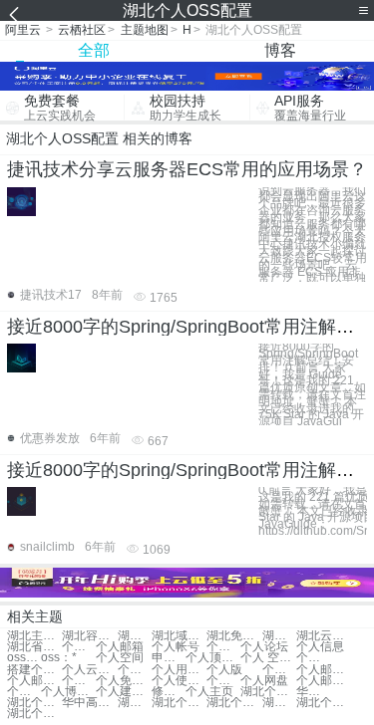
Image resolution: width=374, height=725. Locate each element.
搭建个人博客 (34, 669)
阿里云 (23, 30)
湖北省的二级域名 (34, 646)
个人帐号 (175, 646)
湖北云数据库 (323, 635)
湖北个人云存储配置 (34, 702)
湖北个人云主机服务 (279, 702)
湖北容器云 (89, 635)
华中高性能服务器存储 (89, 702)
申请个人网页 (169, 657)
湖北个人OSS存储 (135, 702)
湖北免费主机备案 (233, 635)
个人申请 (79, 646)
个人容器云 (135, 669)
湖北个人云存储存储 (323, 702)
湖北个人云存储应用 (267, 691)
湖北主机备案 (34, 635)
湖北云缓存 (135, 635)
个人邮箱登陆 (323, 669)
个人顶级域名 (213, 657)
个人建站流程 (123, 691)
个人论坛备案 (24, 691)
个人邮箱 (120, 646)
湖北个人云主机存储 (34, 713)
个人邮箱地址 (279, 669)
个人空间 (120, 657)
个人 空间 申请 (267, 657)
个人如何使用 (79, 680)
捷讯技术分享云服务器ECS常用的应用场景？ (187, 169)
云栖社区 (82, 30)
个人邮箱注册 (34, 680)
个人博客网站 (68, 691)
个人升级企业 (223, 680)
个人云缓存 (89, 669)
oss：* (24, 657)
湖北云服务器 (279, 635)
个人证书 (223, 646)
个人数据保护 (313, 657)
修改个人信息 (169, 691)
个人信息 (320, 646)
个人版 (224, 669)
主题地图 (145, 30)
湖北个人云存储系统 (179, 702)
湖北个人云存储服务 (233, 702)
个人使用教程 (179, 680)
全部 (94, 50)
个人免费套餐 (123, 680)
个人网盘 (264, 680)
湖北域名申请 (179, 635)
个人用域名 (179, 669)
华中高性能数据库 (313, 691)
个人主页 (209, 691)
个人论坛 (264, 646)
